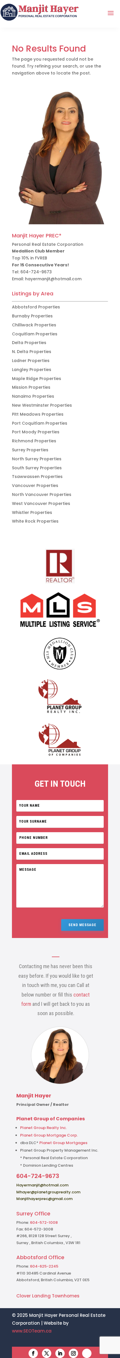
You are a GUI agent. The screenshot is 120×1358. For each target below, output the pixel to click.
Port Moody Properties (35, 432)
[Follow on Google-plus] (86, 1353)
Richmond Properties (34, 441)
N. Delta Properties (31, 352)
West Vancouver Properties (41, 503)
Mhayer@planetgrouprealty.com (48, 1192)
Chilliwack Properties (34, 325)
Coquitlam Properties (34, 334)
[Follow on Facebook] (33, 1353)
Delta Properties (29, 343)
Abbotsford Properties (36, 307)
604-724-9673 (36, 272)
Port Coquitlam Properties (39, 423)
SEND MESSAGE (82, 925)
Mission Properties (31, 387)
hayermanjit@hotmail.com (53, 279)
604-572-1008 (44, 1222)
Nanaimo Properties (33, 396)
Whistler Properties (32, 512)
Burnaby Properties (32, 316)
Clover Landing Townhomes (48, 1296)
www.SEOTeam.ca (32, 1331)
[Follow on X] (46, 1353)
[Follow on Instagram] (73, 1353)
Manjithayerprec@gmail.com (44, 1198)
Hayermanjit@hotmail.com (42, 1185)
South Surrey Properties (37, 468)
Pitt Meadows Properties (37, 414)
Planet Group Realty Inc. (43, 1127)
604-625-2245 (44, 1266)
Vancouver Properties (35, 485)
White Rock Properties (35, 521)
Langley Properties (31, 369)
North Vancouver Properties (41, 494)
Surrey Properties (30, 450)
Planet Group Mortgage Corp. (49, 1135)
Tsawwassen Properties (37, 476)
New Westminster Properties (42, 405)
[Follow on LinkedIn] (60, 1353)
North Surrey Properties (36, 459)
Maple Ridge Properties (36, 378)
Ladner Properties (31, 360)
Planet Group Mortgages (63, 1143)
